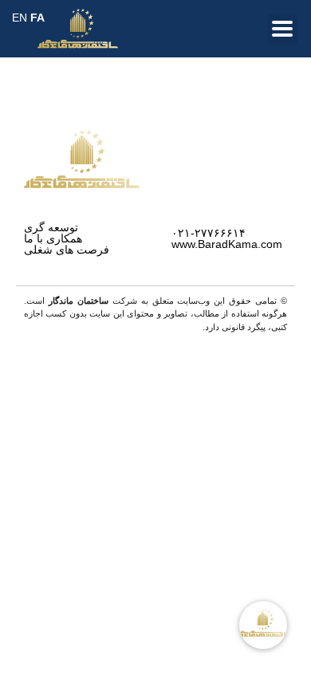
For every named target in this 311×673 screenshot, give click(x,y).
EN (19, 17)
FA (37, 17)
